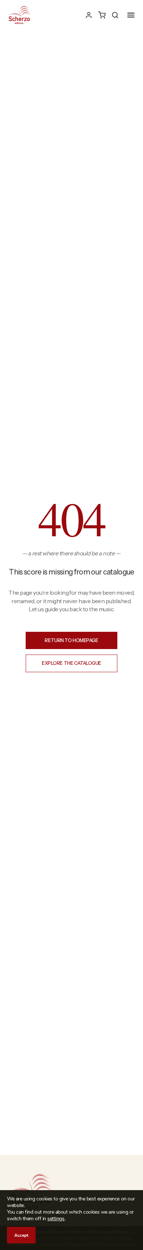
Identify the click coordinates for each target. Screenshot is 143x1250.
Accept (21, 1235)
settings (55, 1218)
